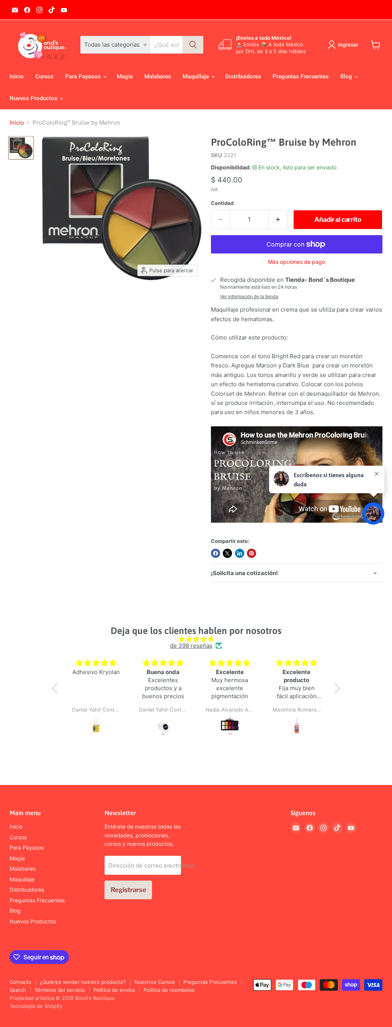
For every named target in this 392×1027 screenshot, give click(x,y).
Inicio (17, 76)
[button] (56, 688)
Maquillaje (197, 76)
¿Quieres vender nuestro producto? (83, 982)
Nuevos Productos (34, 98)
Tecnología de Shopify (36, 1006)
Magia (125, 76)
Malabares (157, 76)
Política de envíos (114, 990)
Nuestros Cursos (154, 982)
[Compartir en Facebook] (215, 553)
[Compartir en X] (227, 553)
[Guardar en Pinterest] (251, 553)
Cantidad (222, 203)
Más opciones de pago (296, 262)
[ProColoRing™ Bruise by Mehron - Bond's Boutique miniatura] (21, 147)
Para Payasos (83, 76)
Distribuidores (243, 76)
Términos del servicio (59, 990)
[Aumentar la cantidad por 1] (278, 219)
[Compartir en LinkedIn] (239, 553)
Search (18, 990)
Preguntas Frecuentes (301, 76)
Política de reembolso (169, 990)
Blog (347, 76)
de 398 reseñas (191, 645)
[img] (196, 639)
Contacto (20, 982)
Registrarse (128, 890)
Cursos (44, 76)
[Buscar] (193, 45)
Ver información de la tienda (249, 296)
